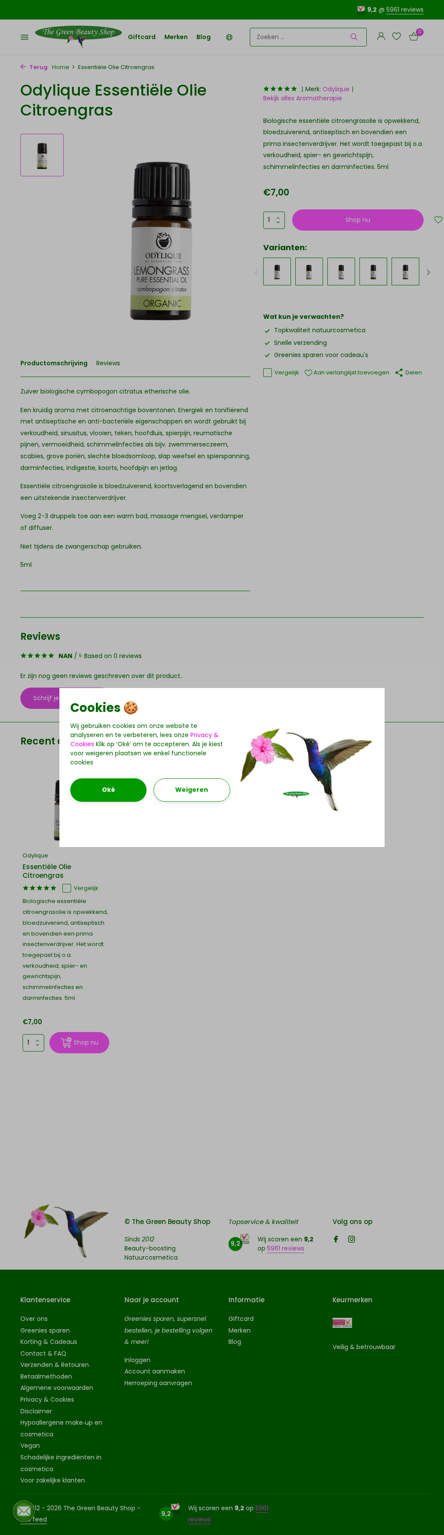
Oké (108, 789)
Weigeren (191, 789)
